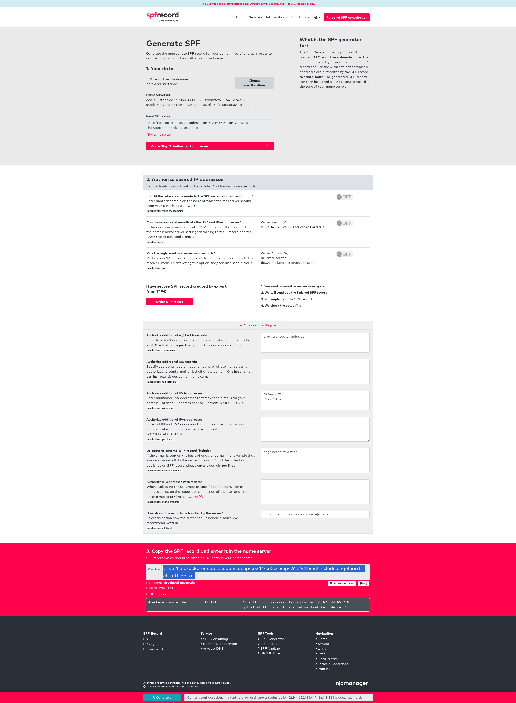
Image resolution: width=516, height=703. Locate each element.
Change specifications (254, 82)
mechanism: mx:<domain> (162, 381)
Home (241, 17)
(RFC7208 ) (192, 497)
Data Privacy (327, 659)
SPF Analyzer (270, 648)
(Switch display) (159, 134)
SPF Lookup (269, 644)
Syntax (323, 644)
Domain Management (219, 644)
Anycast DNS (213, 648)
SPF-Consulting (215, 639)
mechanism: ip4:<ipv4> (160, 408)
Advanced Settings (258, 325)
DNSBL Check (271, 653)
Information (275, 17)
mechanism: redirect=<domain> (165, 210)
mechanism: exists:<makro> (163, 501)
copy (364, 583)
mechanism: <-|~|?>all (159, 527)
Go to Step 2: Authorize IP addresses (179, 146)
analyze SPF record (343, 583)
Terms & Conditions (333, 664)
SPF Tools (299, 17)
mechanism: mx (156, 268)
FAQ (321, 653)
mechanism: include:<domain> (164, 470)
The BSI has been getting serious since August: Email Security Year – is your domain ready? (258, 3)
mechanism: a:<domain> (161, 350)
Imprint (323, 669)
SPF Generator (272, 639)
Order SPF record (170, 302)
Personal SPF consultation (346, 17)
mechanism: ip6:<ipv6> (160, 439)
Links (321, 648)
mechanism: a (155, 241)
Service (254, 17)
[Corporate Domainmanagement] (352, 683)
